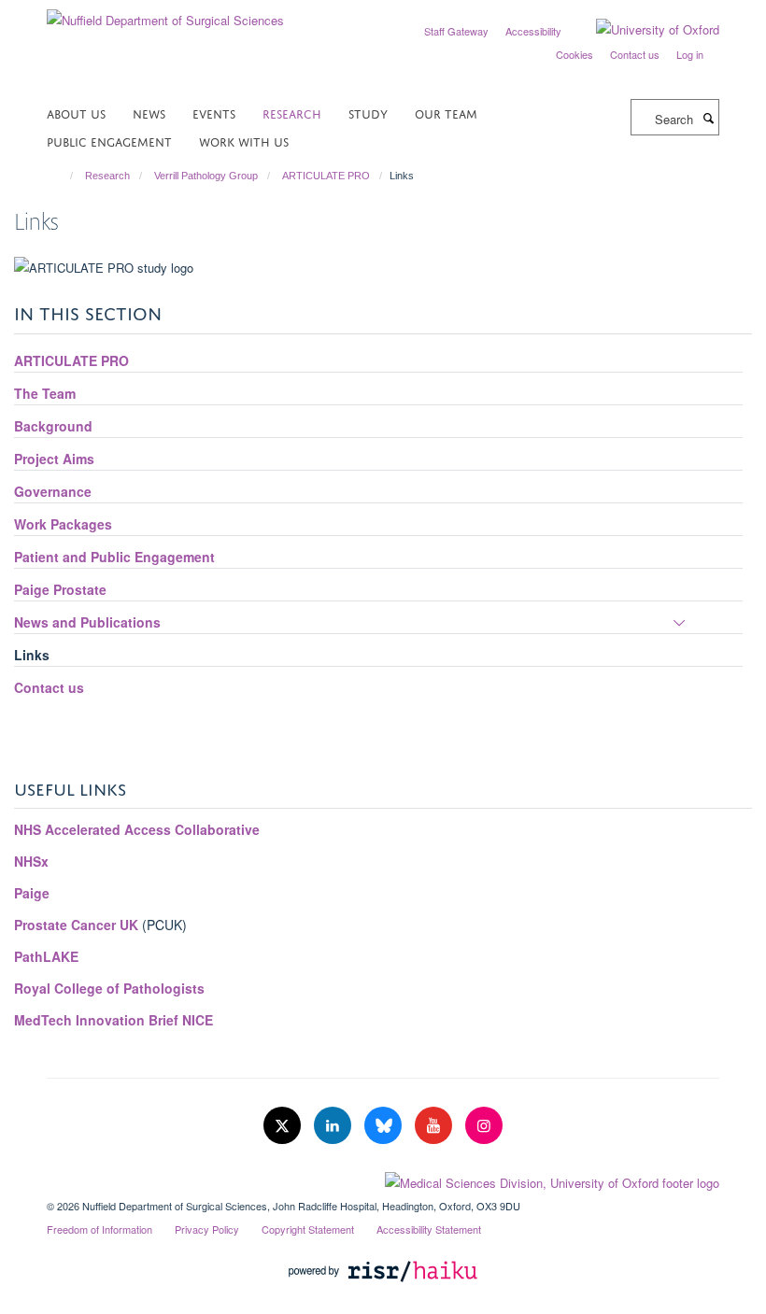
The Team (45, 393)
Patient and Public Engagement (114, 556)
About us (76, 112)
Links (32, 654)
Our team (446, 112)
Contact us (635, 54)
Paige (33, 892)
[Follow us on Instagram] (484, 1126)
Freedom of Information (99, 1229)
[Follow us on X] (284, 1126)
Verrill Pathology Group (206, 175)
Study (368, 112)
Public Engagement (109, 140)
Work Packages (63, 524)
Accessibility (533, 30)
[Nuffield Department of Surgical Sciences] (165, 13)
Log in (689, 54)
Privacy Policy (207, 1229)
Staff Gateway (456, 30)
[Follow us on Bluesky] (384, 1126)
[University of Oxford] (643, 30)
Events (213, 112)
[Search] (708, 117)
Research (291, 112)
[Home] (63, 175)
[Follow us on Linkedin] (334, 1126)
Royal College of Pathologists (109, 988)
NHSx (31, 861)
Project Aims (54, 458)
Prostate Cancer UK (76, 924)
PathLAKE (46, 956)
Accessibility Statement (428, 1229)
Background (53, 426)
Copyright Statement (308, 1229)
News (149, 112)
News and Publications (87, 622)
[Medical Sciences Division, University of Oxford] (383, 1178)
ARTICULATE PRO (326, 175)
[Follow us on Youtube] (435, 1126)
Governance (53, 491)
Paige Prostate (60, 589)
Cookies (574, 54)
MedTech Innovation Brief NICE (113, 1019)
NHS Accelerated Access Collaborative (137, 829)
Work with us (244, 140)
